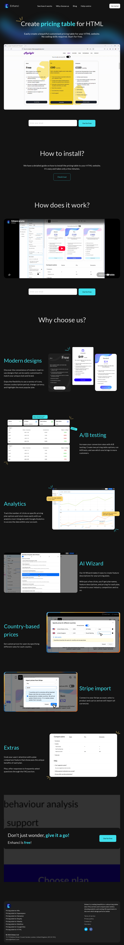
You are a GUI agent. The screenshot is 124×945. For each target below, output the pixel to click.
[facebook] (91, 929)
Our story (87, 924)
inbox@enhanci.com (12, 939)
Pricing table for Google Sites (15, 927)
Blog (75, 6)
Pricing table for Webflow (14, 924)
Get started (115, 6)
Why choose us (62, 6)
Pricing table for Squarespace (15, 913)
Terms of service (89, 916)
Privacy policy (89, 919)
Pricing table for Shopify (14, 919)
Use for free (87, 123)
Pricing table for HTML (14, 929)
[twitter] (86, 929)
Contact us (87, 921)
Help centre (86, 6)
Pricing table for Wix (13, 910)
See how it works (44, 6)
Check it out (62, 177)
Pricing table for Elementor (15, 916)
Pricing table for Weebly (14, 921)
